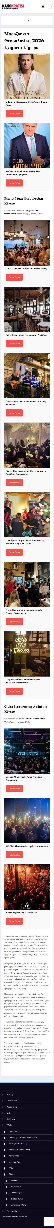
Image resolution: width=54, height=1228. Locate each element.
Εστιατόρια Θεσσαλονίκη (19, 1149)
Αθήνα (11, 1174)
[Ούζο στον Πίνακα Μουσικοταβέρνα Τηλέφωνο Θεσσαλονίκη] (27, 654)
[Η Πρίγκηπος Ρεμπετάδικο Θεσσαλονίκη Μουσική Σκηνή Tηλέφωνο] (27, 514)
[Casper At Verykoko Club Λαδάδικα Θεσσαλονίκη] (27, 751)
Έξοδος (10, 1125)
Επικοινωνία (12, 1211)
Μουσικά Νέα (14, 1162)
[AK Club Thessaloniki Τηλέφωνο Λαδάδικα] (27, 820)
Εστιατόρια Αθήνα (18, 1205)
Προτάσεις (13, 1131)
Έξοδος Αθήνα (17, 1198)
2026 (11, 1168)
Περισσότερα (14, 113)
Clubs (9, 1113)
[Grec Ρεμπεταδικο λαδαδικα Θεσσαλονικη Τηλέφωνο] (27, 375)
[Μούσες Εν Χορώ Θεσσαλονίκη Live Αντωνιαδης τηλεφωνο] (27, 145)
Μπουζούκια (12, 1100)
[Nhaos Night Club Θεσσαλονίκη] (27, 887)
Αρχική (10, 1094)
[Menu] (43, 6)
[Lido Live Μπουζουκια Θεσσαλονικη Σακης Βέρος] (27, 76)
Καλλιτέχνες (12, 1119)
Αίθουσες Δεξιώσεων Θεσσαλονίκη (23, 1137)
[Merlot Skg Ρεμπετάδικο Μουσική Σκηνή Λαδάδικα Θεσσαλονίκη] (27, 445)
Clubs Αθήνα (16, 1192)
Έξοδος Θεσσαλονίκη (17, 1143)
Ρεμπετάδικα (12, 1107)
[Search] (51, 6)
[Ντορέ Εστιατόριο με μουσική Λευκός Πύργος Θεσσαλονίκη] (27, 584)
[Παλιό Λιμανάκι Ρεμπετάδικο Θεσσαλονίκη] (27, 243)
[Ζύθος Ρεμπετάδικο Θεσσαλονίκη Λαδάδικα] (27, 309)
